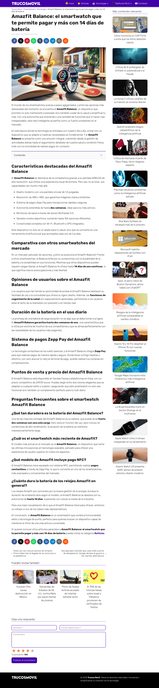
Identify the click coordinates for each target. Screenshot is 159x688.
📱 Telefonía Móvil (121, 3)
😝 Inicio (69, 3)
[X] (21, 41)
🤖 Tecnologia (99, 3)
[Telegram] (53, 41)
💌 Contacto (141, 3)
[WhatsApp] (33, 41)
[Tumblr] (40, 41)
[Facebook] (14, 41)
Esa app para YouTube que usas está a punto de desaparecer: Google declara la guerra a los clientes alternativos (82, 553)
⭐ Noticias (83, 3)
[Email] (59, 41)
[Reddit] (65, 41)
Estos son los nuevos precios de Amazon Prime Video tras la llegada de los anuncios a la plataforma (34, 553)
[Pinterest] (27, 41)
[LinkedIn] (46, 41)
